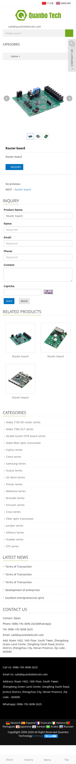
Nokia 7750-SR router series (23, 422)
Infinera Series (15, 532)
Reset (24, 301)
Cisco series (13, 512)
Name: (8, 223)
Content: (9, 265)
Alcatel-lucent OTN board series (26, 436)
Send (9, 301)
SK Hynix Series (15, 477)
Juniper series (14, 525)
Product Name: (13, 210)
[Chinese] (47, 2)
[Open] (72, 56)
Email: (7, 237)
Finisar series (14, 484)
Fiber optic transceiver (20, 518)
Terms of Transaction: (18, 566)
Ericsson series (15, 505)
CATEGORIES (11, 44)
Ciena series (13, 456)
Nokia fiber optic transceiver (23, 443)
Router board (23, 189)
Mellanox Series (16, 491)
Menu (47, 760)
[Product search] (69, 33)
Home (14, 56)
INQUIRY (15, 167)
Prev (7, 98)
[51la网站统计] (51, 736)
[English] (63, 2)
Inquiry (28, 759)
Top (66, 759)
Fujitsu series (14, 450)
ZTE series (12, 546)
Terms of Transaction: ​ (19, 574)
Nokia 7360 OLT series (19, 429)
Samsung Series (16, 463)
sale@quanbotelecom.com (24, 26)
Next (69, 98)
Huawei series (14, 539)
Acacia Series (14, 470)
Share (9, 759)
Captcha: (9, 286)
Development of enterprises (22, 590)
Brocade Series (15, 498)
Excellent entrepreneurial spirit (24, 598)
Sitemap (38, 736)
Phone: (8, 251)
